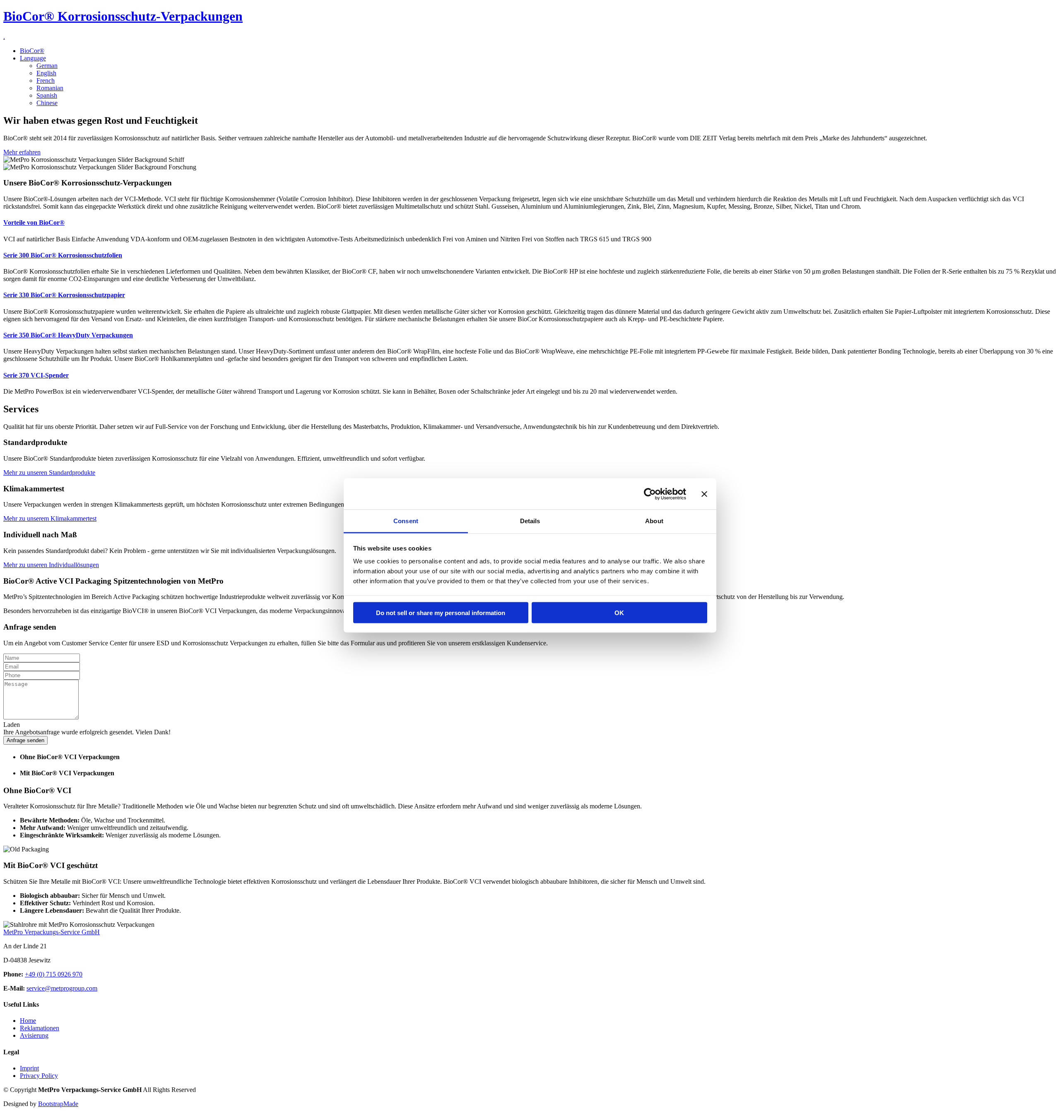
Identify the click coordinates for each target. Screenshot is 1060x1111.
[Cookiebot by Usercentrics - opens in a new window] (650, 494)
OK (619, 612)
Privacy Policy (39, 1075)
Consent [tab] (405, 520)
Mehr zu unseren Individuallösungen (51, 564)
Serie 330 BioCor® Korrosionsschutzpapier (64, 294)
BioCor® (32, 50)
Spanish (46, 95)
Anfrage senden (25, 740)
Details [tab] (530, 520)
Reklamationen (39, 1028)
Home (28, 1020)
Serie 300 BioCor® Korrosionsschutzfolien (62, 255)
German (47, 65)
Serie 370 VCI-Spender (36, 375)
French (45, 80)
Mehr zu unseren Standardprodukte (49, 472)
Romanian (49, 87)
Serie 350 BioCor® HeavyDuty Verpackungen (68, 335)
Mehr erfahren (22, 152)
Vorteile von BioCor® (34, 222)
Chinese (47, 102)
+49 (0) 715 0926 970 (53, 974)
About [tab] (654, 520)
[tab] (538, 757)
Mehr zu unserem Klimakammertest (49, 518)
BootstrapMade (58, 1103)
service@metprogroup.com (61, 988)
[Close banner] (704, 494)
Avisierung (34, 1035)
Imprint (29, 1068)
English (46, 73)
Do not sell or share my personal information (440, 612)
